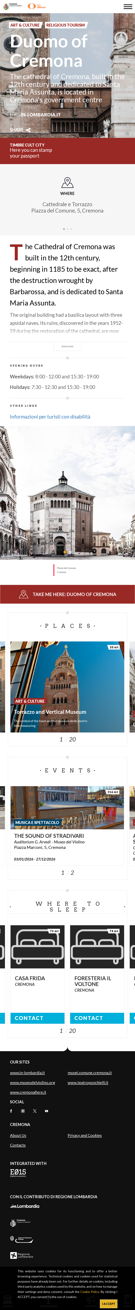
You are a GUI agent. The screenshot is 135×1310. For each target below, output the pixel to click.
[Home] (25, 6)
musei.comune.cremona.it (90, 1072)
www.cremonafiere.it (28, 1092)
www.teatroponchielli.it (88, 1082)
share (17, 130)
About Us (18, 1135)
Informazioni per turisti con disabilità (50, 417)
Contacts (18, 1145)
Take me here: (74, 594)
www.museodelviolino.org (32, 1082)
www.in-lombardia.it (27, 1072)
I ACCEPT (108, 1303)
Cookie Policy (89, 1292)
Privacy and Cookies (85, 1135)
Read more (67, 346)
